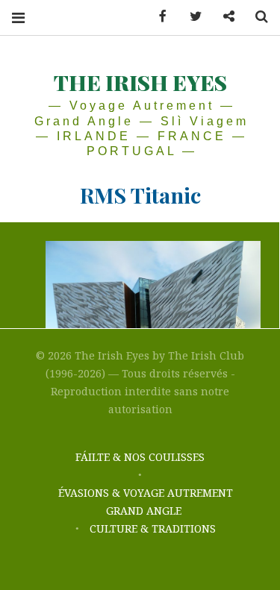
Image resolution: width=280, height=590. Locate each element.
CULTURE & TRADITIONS (153, 528)
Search (256, 17)
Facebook (157, 17)
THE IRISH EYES (140, 82)
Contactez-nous (223, 17)
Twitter (190, 17)
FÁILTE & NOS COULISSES (140, 457)
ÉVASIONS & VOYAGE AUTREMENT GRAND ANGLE (145, 502)
